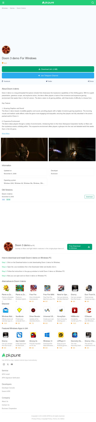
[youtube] (12, 364)
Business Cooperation (9, 408)
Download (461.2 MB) (49, 69)
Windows (5, 8)
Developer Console (8, 388)
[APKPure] (48, 3)
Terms (55, 419)
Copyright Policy (47, 419)
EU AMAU (61, 419)
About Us (5, 401)
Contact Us (5, 405)
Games (12, 8)
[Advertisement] (48, 27)
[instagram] (4, 364)
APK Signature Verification (11, 378)
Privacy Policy (36, 419)
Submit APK (6, 391)
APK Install (6, 374)
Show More (5, 133)
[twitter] (8, 364)
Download (89, 197)
